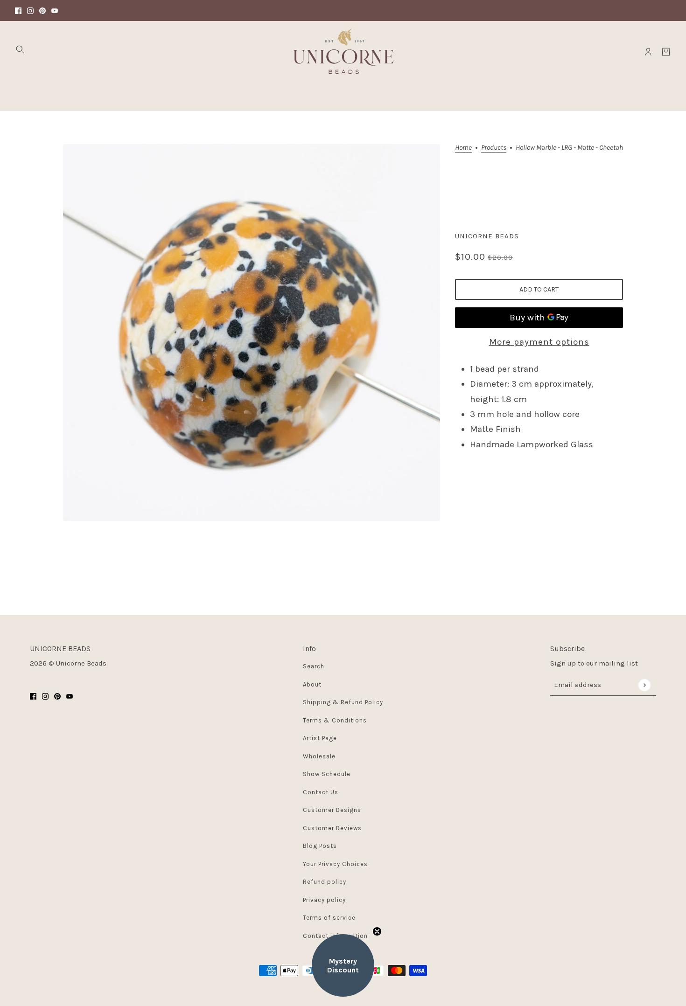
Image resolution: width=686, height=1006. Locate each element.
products (493, 148)
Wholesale (319, 756)
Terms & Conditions (335, 720)
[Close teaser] (377, 931)
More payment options (539, 342)
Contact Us (320, 792)
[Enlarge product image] (251, 332)
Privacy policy (324, 899)
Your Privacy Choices (335, 863)
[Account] (648, 52)
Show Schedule (326, 773)
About (312, 684)
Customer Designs (332, 809)
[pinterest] (42, 10)
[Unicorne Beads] (343, 51)
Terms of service (329, 917)
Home (463, 148)
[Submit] (644, 685)
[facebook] (18, 10)
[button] (343, 965)
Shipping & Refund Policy (343, 702)
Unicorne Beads (487, 236)
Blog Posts (320, 845)
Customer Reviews (332, 828)
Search (313, 666)
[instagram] (30, 10)
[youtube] (55, 10)
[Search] (20, 49)
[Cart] (666, 52)
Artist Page (320, 738)
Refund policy (324, 881)
